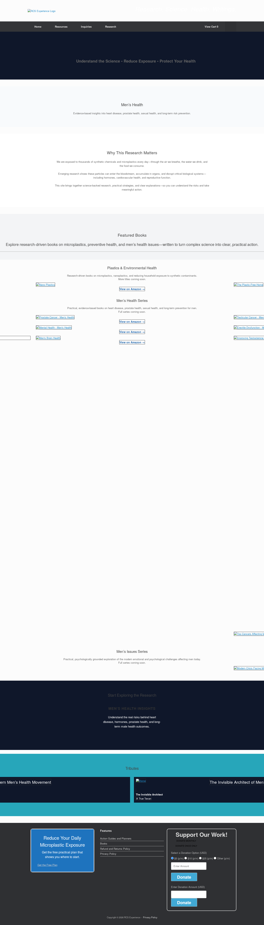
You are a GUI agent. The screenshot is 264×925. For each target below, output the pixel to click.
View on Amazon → (132, 289)
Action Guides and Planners (115, 838)
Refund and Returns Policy (115, 848)
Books (103, 843)
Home (37, 26)
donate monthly (186, 840)
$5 (179, 858)
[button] (230, 26)
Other (223, 858)
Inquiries (86, 26)
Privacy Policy (108, 854)
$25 (207, 858)
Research (110, 26)
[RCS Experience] (41, 11)
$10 (193, 858)
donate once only (186, 845)
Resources (61, 26)
